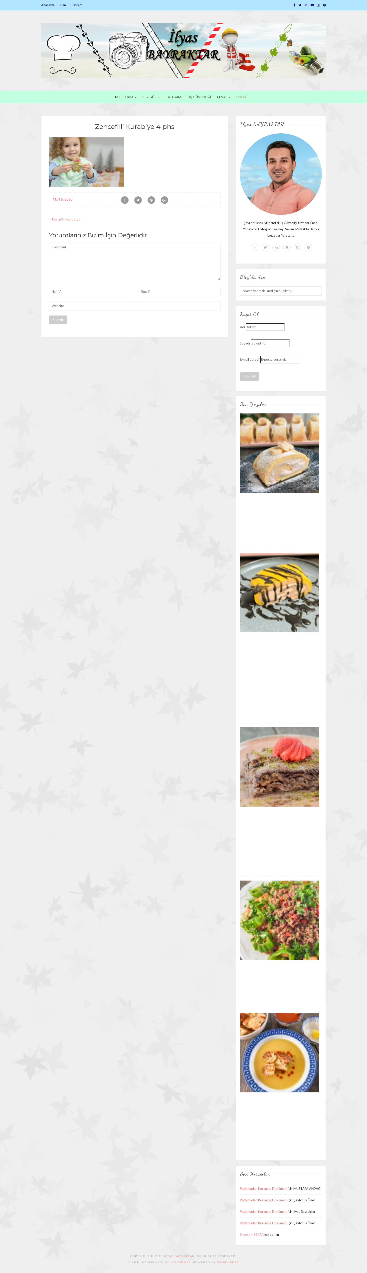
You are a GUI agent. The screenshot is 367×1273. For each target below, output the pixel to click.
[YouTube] (312, 5)
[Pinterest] (324, 5)
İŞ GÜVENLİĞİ (200, 97)
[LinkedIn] (306, 5)
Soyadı (245, 343)
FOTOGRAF (175, 97)
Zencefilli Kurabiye (65, 220)
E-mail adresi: (249, 359)
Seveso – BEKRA (252, 1235)
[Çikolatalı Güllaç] (279, 767)
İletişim (77, 5)
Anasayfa (48, 5)
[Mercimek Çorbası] (279, 1052)
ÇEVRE (222, 97)
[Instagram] (318, 5)
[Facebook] (294, 5)
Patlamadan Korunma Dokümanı (263, 1189)
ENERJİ (241, 97)
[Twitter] (299, 5)
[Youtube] (287, 247)
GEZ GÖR (150, 97)
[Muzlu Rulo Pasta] (279, 453)
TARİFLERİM (124, 97)
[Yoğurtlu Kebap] (279, 920)
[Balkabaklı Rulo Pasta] (279, 592)
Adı (242, 327)
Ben (63, 5)
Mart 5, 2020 (62, 199)
